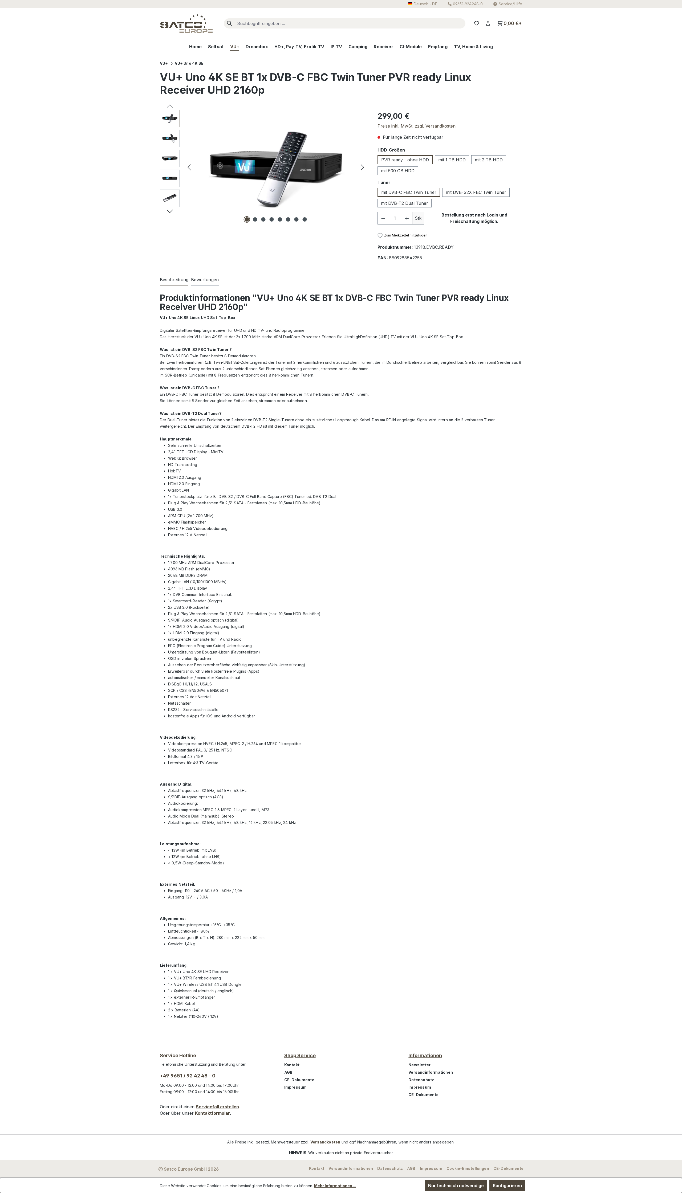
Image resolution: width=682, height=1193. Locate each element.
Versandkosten (325, 1142)
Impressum (295, 1087)
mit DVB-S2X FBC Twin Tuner (476, 192)
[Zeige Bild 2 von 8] (255, 219)
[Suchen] (229, 23)
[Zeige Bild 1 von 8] (247, 219)
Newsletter (419, 1065)
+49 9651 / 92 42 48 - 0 (188, 1075)
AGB (288, 1072)
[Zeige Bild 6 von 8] (288, 219)
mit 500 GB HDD (398, 170)
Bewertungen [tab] (205, 279)
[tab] (174, 280)
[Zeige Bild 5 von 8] (280, 219)
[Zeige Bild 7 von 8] (296, 219)
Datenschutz (421, 1079)
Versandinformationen (430, 1072)
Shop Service (300, 1055)
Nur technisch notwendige (456, 1185)
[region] (263, 167)
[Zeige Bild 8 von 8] (305, 219)
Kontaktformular (212, 1113)
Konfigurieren (507, 1185)
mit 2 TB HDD (489, 159)
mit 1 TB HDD (452, 159)
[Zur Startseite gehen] (186, 23)
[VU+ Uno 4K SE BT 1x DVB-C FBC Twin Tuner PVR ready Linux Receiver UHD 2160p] (276, 167)
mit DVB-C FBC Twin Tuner (408, 192)
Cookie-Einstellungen (467, 1168)
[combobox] (350, 23)
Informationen (425, 1055)
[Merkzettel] (476, 23)
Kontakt (291, 1065)
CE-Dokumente (299, 1079)
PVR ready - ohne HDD (405, 159)
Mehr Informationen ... (335, 1185)
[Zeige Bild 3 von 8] (263, 219)
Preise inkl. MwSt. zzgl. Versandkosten (416, 126)
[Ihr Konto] (488, 23)
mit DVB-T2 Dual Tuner (404, 203)
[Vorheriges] (189, 166)
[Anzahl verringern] (383, 218)
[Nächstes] (363, 166)
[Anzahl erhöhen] (407, 218)
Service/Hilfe (510, 4)
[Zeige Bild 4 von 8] (272, 219)
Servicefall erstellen (217, 1106)
